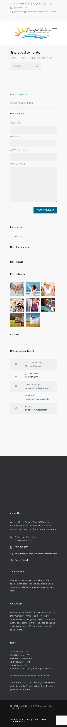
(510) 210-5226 (31, 377)
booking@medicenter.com (37, 388)
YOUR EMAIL (15, 136)
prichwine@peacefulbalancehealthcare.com (35, 12)
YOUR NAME (15, 123)
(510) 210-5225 (31, 373)
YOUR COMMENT (17, 164)
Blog (23, 58)
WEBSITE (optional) (18, 150)
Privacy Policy (16, 719)
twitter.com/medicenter (36, 409)
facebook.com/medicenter (37, 399)
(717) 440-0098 (20, 8)
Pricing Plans (32, 719)
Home (13, 58)
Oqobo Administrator (21, 103)
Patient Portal (21, 560)
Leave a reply (17, 94)
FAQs (43, 719)
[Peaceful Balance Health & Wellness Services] (31, 33)
